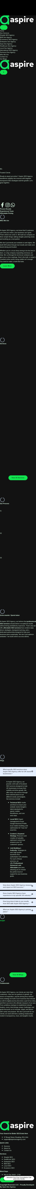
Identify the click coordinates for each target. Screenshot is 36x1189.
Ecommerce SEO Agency (8, 39)
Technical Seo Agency (7, 52)
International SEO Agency (9, 50)
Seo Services (4, 33)
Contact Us (4, 56)
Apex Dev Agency (9, 1187)
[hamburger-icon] (3, 27)
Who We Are (4, 54)
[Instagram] (7, 205)
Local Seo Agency (6, 48)
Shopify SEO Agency (7, 35)
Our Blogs (3, 59)
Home (2, 30)
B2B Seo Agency (6, 37)
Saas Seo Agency (6, 43)
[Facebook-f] (2, 205)
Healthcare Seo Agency (8, 46)
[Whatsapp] (12, 205)
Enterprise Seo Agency (8, 41)
